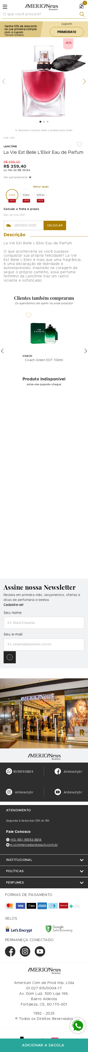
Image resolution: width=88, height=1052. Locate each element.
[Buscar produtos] (83, 14)
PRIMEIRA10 (66, 32)
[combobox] (44, 14)
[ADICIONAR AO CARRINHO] (44, 1045)
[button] (44, 177)
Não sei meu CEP (14, 215)
